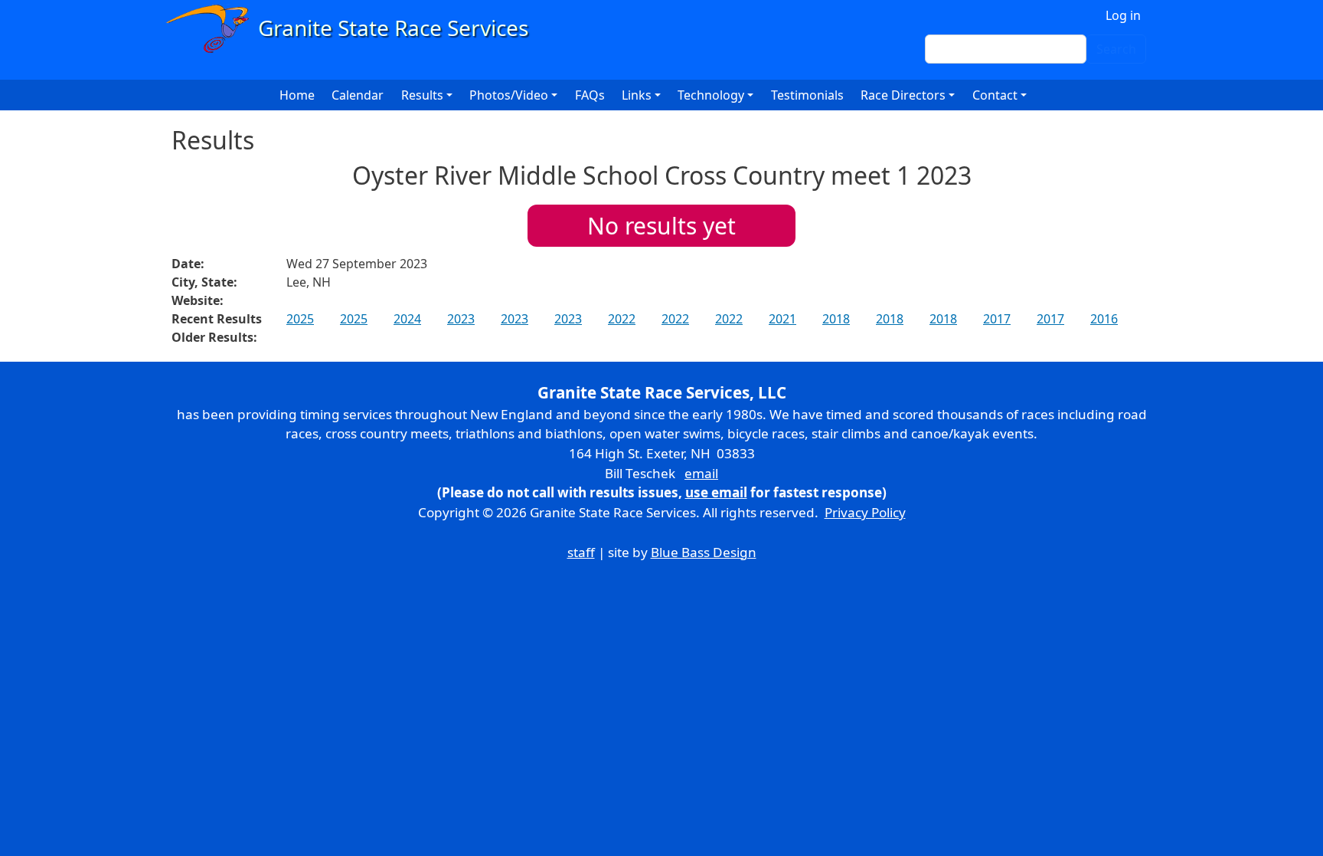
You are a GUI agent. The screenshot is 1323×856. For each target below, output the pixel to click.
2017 (997, 318)
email (701, 473)
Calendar (358, 95)
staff (581, 552)
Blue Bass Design (703, 552)
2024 (407, 318)
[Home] (354, 28)
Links (637, 95)
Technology (711, 95)
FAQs (590, 95)
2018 (836, 318)
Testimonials (807, 95)
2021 (782, 318)
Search (1116, 49)
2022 (621, 318)
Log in (1123, 15)
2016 (1104, 318)
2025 (300, 318)
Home (297, 95)
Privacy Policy (865, 512)
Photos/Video (508, 95)
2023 (461, 318)
